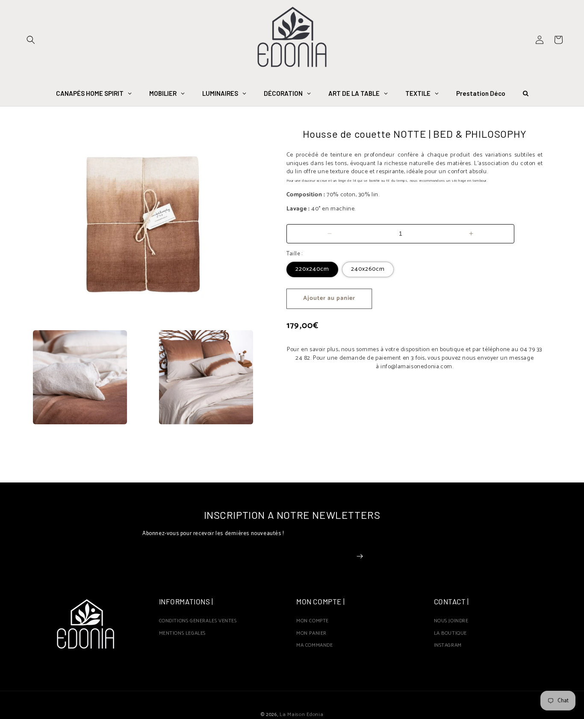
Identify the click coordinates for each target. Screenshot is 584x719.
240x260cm (368, 269)
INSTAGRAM (448, 645)
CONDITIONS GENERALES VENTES (198, 622)
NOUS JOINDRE (451, 622)
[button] (30, 39)
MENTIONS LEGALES (182, 633)
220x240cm (312, 269)
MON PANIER (311, 633)
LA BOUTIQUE (450, 633)
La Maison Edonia (301, 714)
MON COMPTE (312, 622)
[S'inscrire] (359, 556)
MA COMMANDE (314, 645)
